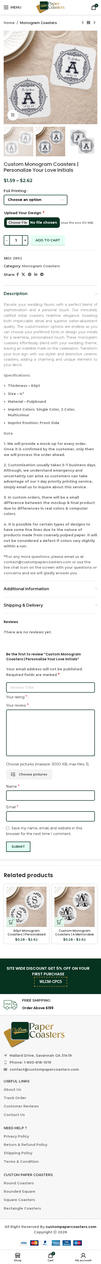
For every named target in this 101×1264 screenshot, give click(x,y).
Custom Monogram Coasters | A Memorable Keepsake (74, 934)
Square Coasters (19, 1200)
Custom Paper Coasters (28, 1175)
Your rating (16, 697)
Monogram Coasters (38, 23)
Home (9, 23)
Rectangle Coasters (22, 1208)
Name (13, 786)
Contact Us (14, 1115)
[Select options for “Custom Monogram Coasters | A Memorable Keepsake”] (59, 922)
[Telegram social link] (42, 274)
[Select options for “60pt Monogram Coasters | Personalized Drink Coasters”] (11, 922)
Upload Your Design (24, 212)
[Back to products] (88, 23)
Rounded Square (19, 1191)
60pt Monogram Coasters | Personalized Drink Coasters (27, 934)
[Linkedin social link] (36, 274)
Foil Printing (15, 191)
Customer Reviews (21, 1106)
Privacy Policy (16, 1136)
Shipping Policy (18, 1153)
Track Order (15, 1098)
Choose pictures (33, 774)
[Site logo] (50, 7)
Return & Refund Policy (25, 1144)
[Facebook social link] (17, 274)
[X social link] (23, 274)
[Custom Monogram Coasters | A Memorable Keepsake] (74, 907)
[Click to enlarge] (12, 115)
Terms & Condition (21, 1161)
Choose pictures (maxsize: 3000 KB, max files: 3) (47, 764)
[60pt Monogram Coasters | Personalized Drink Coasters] (26, 907)
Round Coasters (19, 1183)
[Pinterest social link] (29, 274)
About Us (12, 1089)
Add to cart (48, 240)
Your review (17, 705)
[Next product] (94, 23)
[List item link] (50, 1062)
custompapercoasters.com (71, 1227)
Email (12, 807)
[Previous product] (83, 23)
